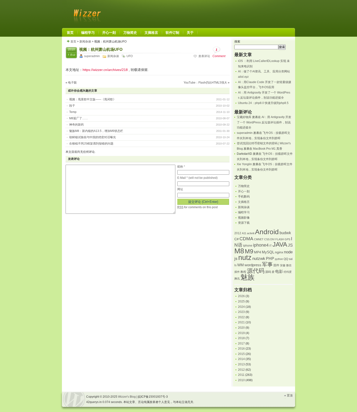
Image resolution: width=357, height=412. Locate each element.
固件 (276, 265)
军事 (267, 264)
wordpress (253, 265)
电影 (279, 271)
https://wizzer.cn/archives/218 (105, 70)
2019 (241, 333)
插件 (237, 271)
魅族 (247, 277)
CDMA (246, 238)
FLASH (279, 239)
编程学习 (244, 212)
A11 (244, 233)
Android (267, 232)
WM (240, 265)
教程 (243, 272)
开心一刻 (244, 191)
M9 (249, 251)
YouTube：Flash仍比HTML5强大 (205, 82)
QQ (286, 259)
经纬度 (288, 271)
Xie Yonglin (244, 164)
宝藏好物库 (244, 117)
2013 (241, 364)
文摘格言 (244, 202)
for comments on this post (197, 207)
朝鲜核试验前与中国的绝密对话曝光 (92, 137)
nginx (279, 252)
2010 (241, 380)
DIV (272, 239)
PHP (270, 259)
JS (290, 245)
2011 (241, 375)
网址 (180, 189)
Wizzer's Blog (86, 13)
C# (236, 239)
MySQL (268, 252)
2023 (241, 312)
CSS (267, 239)
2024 (241, 307)
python (279, 259)
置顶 (290, 395)
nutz (245, 257)
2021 (241, 322)
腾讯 (237, 278)
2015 (241, 354)
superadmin (92, 56)
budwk (285, 233)
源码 (268, 272)
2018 (241, 338)
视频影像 (244, 217)
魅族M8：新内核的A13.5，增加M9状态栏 (96, 131)
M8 (239, 251)
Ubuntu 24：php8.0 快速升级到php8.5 (263, 103)
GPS (287, 239)
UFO (130, 56)
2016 (241, 348)
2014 (241, 359)
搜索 (237, 41)
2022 (241, 317)
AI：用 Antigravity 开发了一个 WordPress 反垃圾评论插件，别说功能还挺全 (264, 122)
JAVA (279, 244)
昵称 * (181, 166)
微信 (288, 265)
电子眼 (72, 82)
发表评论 (204, 56)
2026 (241, 296)
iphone (247, 245)
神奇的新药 (76, 124)
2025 (241, 301)
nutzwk (258, 258)
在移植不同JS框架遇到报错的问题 (91, 143)
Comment (218, 53)
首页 (73, 41)
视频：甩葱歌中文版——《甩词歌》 (92, 99)
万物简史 (244, 186)
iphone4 (261, 245)
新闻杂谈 (85, 41)
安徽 (282, 265)
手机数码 (244, 196)
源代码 (255, 270)
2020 (241, 327)
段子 (72, 105)
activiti (250, 233)
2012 (237, 233)
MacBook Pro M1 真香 (267, 148)
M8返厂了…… (78, 118)
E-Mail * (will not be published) (197, 178)
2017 (241, 343)
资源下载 (244, 222)
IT (270, 245)
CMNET (259, 239)
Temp (72, 112)
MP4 (257, 252)
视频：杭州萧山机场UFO (100, 49)
